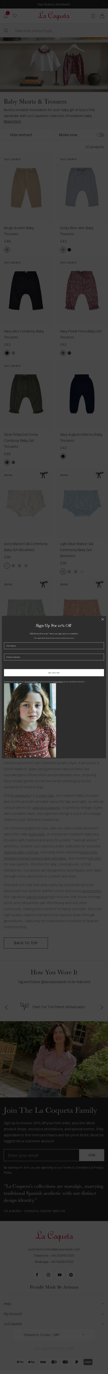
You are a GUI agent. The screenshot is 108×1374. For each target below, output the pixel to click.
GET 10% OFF (54, 672)
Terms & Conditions (31, 681)
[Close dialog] (102, 619)
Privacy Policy (58, 681)
